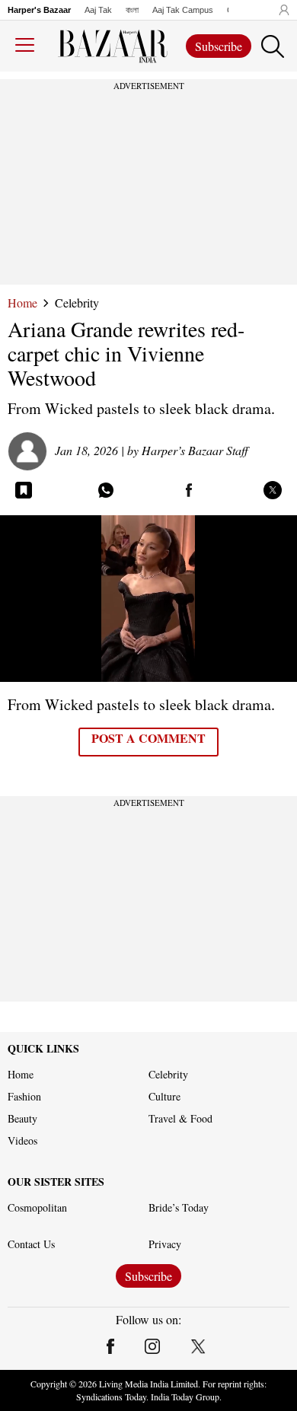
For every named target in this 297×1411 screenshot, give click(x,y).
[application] (148, 598)
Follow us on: (148, 1320)
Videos (22, 1140)
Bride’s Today (178, 1207)
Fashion (24, 1096)
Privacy (164, 1244)
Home (22, 303)
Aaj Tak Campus (182, 9)
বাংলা (132, 9)
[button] (280, 10)
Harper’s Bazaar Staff (195, 450)
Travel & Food (180, 1118)
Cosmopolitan (37, 1207)
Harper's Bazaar (39, 9)
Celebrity (77, 303)
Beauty (22, 1118)
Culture (164, 1096)
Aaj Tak (98, 9)
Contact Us (31, 1244)
